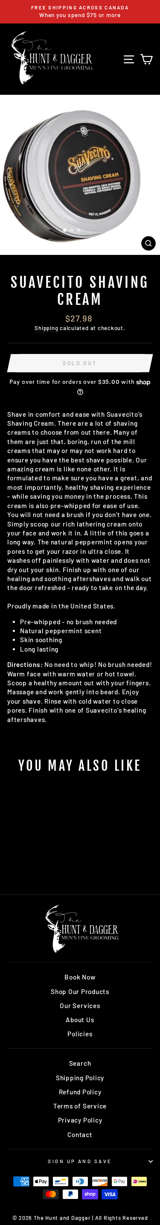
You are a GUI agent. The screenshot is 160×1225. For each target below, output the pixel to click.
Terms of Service (80, 1106)
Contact (79, 1134)
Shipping (46, 328)
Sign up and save (80, 1161)
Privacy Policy (80, 1120)
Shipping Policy (80, 1078)
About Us (80, 1019)
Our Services (80, 1005)
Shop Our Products (80, 991)
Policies (79, 1034)
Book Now (79, 977)
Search (80, 1063)
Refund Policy (80, 1092)
